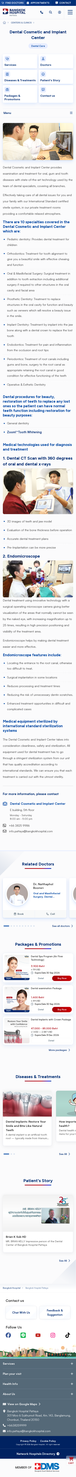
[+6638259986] (41, 12)
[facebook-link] (8, 1335)
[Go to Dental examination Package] (17, 999)
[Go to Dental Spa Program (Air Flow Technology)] (17, 968)
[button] (41, 12)
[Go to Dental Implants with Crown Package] (17, 1030)
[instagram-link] (52, 1335)
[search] (50, 12)
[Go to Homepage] (14, 12)
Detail (41, 978)
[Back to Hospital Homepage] (4, 23)
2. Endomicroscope (21, 556)
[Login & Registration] (59, 12)
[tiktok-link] (67, 1335)
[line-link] (23, 1335)
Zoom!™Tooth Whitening (24, 432)
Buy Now (62, 978)
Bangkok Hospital (12, 1288)
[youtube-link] (38, 1335)
